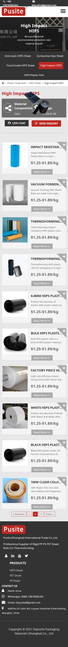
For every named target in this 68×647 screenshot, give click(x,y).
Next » (49, 514)
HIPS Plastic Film (34, 75)
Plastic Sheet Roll (16, 83)
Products (18, 563)
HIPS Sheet (35, 83)
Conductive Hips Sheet (50, 56)
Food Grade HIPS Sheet (20, 65)
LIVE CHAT (18, 123)
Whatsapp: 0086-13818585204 (25, 596)
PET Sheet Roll (34, 638)
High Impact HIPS (51, 65)
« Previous (18, 514)
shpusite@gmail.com (44, 5)
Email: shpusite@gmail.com (24, 602)
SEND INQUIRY (48, 123)
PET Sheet (16, 575)
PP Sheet (15, 581)
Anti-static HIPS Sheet (18, 56)
